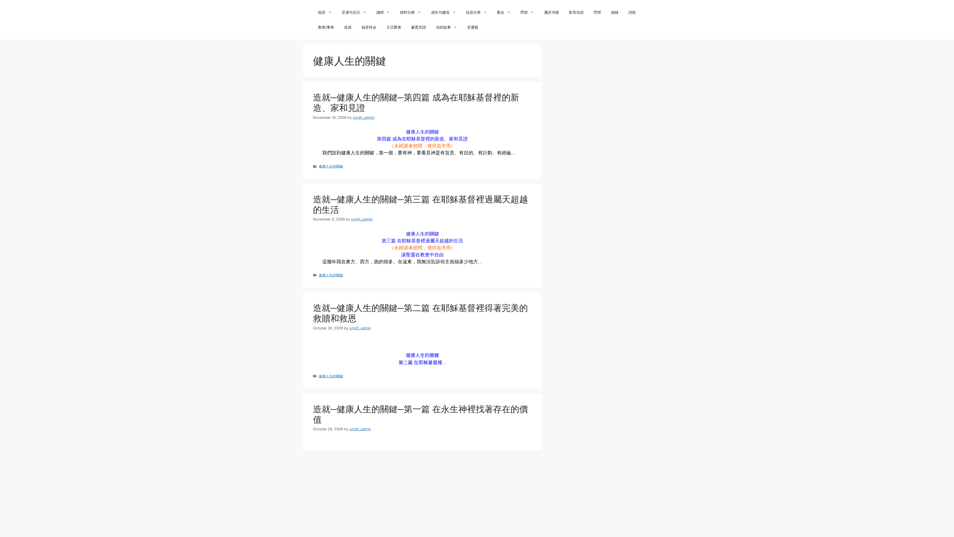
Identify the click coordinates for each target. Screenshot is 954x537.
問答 (524, 12)
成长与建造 (440, 12)
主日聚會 (393, 27)
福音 (321, 12)
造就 (348, 27)
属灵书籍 (551, 12)
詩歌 (632, 12)
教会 (500, 12)
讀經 (380, 12)
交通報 (472, 27)
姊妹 (615, 12)
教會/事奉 (326, 27)
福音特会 (368, 27)
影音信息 (576, 12)
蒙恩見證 (418, 27)
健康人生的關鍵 (331, 166)
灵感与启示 (351, 12)
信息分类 (473, 12)
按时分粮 (407, 12)
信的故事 (443, 27)
